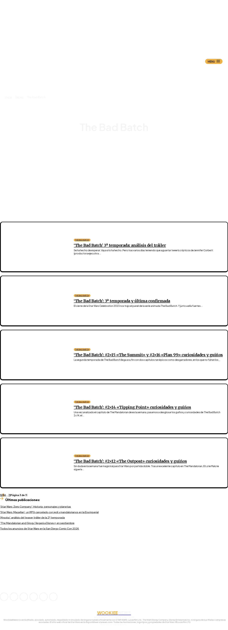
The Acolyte (117, 168)
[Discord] (8, 570)
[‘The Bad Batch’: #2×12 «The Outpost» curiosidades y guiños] (35, 462)
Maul (117, 153)
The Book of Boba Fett (117, 171)
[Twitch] (34, 597)
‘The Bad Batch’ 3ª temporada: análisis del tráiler (120, 245)
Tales (117, 165)
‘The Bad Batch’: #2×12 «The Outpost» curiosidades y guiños (130, 461)
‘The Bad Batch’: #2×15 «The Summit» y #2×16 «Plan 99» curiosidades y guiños (148, 354)
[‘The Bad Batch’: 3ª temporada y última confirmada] (35, 300)
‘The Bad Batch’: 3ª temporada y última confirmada (122, 300)
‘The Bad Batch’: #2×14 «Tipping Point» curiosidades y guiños (132, 407)
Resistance (117, 159)
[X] (43, 597)
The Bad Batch (82, 240)
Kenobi (117, 150)
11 (10, 495)
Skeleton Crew (117, 162)
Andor (117, 147)
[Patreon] (24, 597)
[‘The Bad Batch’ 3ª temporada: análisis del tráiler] (35, 246)
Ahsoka (117, 144)
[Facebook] (14, 597)
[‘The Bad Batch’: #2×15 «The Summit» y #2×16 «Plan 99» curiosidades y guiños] (35, 354)
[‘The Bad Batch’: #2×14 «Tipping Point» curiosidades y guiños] (35, 408)
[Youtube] (53, 597)
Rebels (116, 156)
